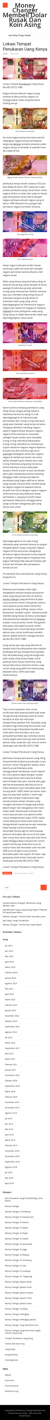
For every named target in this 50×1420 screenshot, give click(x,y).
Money (10, 177)
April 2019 (9, 1134)
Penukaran (24, 83)
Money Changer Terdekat (16, 1309)
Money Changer (12, 1206)
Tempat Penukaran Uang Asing (19, 1338)
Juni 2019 (9, 1124)
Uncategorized (11, 1360)
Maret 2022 (10, 1043)
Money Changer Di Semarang (18, 1260)
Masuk (8, 1375)
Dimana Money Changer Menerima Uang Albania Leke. (22, 904)
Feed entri (9, 1380)
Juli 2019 (8, 1118)
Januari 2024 (10, 978)
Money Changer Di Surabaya (18, 1271)
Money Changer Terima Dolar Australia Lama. (24, 916)
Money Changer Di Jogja (16, 1249)
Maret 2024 (10, 967)
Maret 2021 (10, 1059)
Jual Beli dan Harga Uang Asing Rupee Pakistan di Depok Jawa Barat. (25, 911)
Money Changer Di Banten (17, 1222)
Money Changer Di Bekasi (24, 873)
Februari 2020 (11, 1097)
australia (7, 453)
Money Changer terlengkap (17, 1314)
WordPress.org (11, 1391)
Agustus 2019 (11, 1113)
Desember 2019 (12, 1102)
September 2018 (12, 1161)
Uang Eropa (10, 1349)
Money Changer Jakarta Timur (18, 1298)
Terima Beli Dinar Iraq (15, 1344)
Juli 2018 (8, 1172)
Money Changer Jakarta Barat (18, 1282)
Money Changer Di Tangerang (18, 1276)
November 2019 (12, 1107)
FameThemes (25, 1415)
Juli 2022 (8, 1037)
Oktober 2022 (11, 1021)
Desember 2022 (12, 1016)
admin (5, 54)
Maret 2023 (10, 999)
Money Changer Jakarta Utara (18, 1303)
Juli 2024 (8, 945)
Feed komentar (12, 1386)
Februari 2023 (11, 1005)
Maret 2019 (10, 1140)
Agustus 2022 (11, 1032)
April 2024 (9, 962)
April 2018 (9, 1183)
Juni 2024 (9, 951)
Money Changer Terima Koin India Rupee (22, 924)
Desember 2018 (12, 1151)
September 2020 (12, 1086)
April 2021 (9, 1053)
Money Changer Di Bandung (17, 1211)
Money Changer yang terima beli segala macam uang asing (22, 1331)
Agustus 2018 (11, 1167)
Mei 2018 (9, 1178)
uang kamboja (11, 1354)
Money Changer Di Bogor (16, 1233)
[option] (26, 35)
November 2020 (12, 1075)
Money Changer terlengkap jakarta (20, 1319)
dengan (17, 144)
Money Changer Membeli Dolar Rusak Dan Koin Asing (25, 15)
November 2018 (12, 1156)
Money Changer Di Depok (16, 1238)
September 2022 (12, 1026)
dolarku (41, 619)
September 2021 (12, 1048)
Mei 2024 (9, 956)
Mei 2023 (9, 989)
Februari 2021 (11, 1064)
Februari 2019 (11, 1145)
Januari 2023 (10, 1010)
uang (22, 234)
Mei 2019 (9, 1129)
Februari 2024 (11, 972)
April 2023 (9, 994)
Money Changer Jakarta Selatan (19, 1292)
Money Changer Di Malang (17, 1255)
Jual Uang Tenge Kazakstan (21, 35)
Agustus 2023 (11, 983)
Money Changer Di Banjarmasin (19, 1217)
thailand (7, 311)
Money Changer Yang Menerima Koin (21, 1325)
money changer (11, 599)
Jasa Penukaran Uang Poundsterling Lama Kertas (24, 1199)
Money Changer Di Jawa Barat (18, 1244)
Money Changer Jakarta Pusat (18, 1287)
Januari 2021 (10, 1070)
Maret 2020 (10, 1091)
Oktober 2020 (11, 1080)
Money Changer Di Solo (15, 1265)
